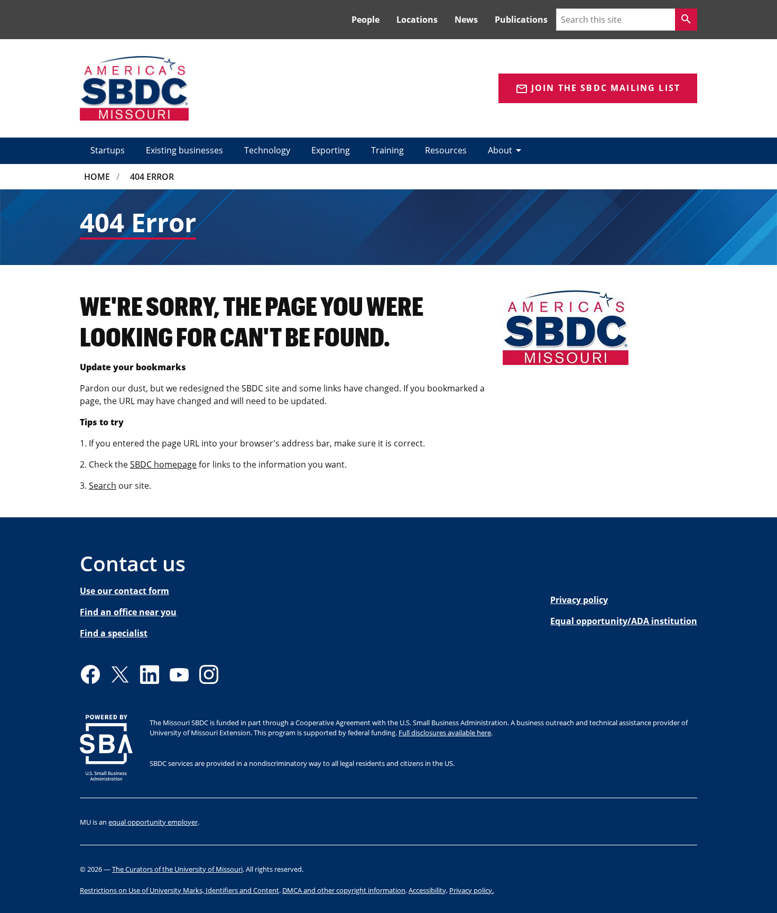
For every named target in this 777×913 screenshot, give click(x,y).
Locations (417, 19)
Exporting (330, 150)
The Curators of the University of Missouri (177, 869)
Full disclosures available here (445, 732)
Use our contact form (124, 591)
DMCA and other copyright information (343, 890)
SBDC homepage (163, 464)
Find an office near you (128, 612)
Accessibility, (428, 890)
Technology (267, 150)
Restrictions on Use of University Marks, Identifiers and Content (179, 890)
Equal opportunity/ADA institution (623, 621)
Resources (446, 150)
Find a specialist (113, 633)
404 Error (152, 176)
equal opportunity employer (153, 822)
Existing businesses (184, 150)
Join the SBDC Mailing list (597, 88)
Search (102, 485)
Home (97, 176)
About (506, 150)
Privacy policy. (471, 890)
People (366, 19)
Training (387, 150)
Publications (521, 19)
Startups (107, 150)
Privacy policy (579, 600)
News (466, 19)
